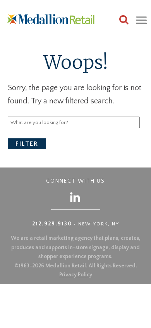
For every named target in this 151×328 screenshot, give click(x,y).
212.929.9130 (52, 224)
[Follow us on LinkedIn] (75, 197)
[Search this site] (124, 20)
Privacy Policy (75, 275)
